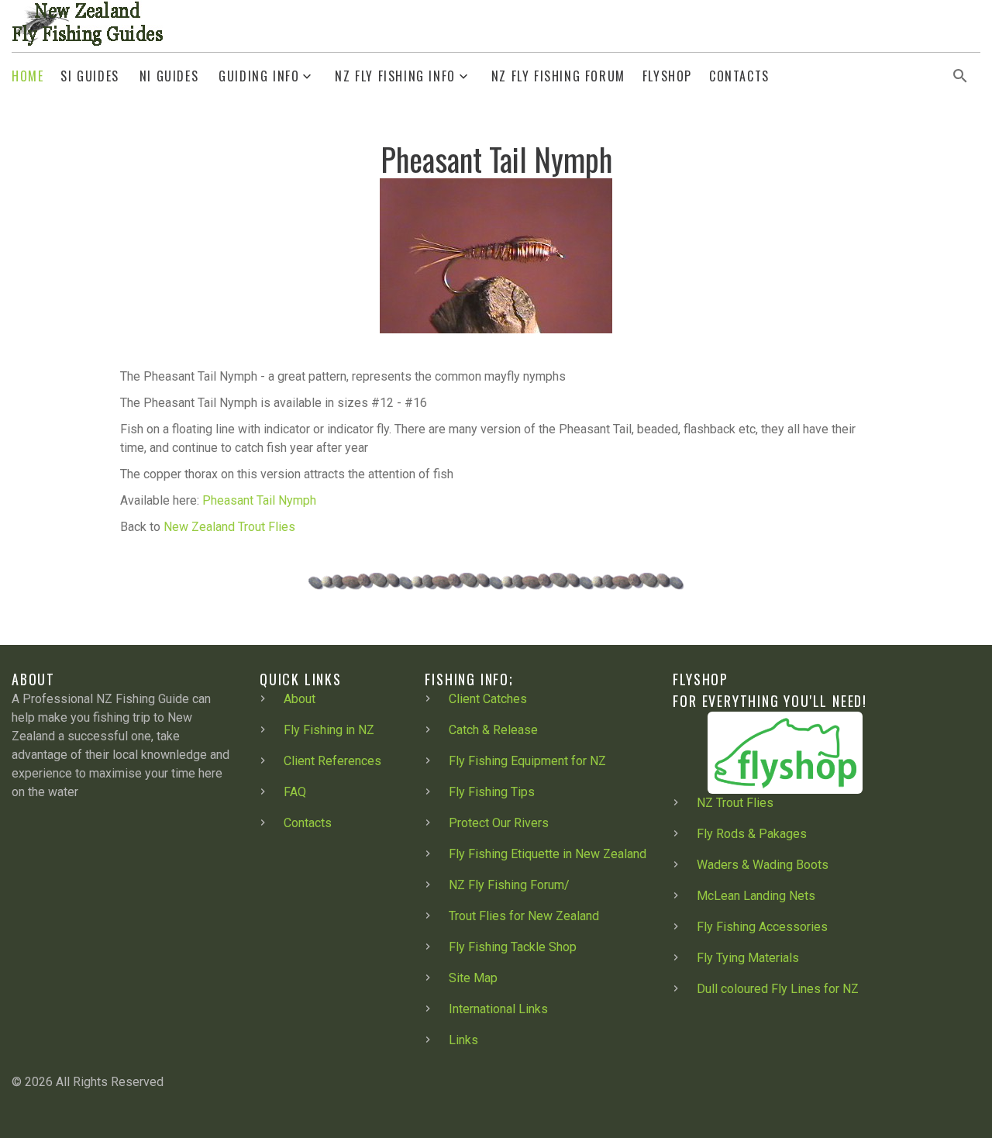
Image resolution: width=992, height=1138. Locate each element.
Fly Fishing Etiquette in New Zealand (547, 854)
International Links (498, 1009)
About (299, 698)
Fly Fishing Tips (492, 792)
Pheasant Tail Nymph (259, 500)
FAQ (295, 792)
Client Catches (488, 698)
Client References (332, 760)
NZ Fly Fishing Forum (558, 76)
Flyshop (667, 76)
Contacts (739, 76)
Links (463, 1040)
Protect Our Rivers (499, 823)
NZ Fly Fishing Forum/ (509, 885)
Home (27, 76)
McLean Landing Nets (756, 895)
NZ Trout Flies (735, 802)
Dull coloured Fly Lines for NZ (778, 988)
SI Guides (89, 76)
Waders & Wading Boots (762, 864)
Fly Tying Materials (748, 957)
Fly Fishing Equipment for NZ (527, 760)
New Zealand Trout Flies (229, 526)
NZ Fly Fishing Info (395, 76)
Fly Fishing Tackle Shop (513, 947)
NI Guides (169, 76)
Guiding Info (259, 76)
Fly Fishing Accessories (762, 926)
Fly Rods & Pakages (752, 833)
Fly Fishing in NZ (329, 729)
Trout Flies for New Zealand (524, 916)
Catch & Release (493, 729)
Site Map (473, 978)
